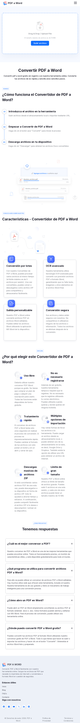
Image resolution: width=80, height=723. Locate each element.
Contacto (5, 697)
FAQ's (4, 694)
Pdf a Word (14, 664)
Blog (4, 690)
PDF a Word (15, 3)
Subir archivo (40, 43)
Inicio (4, 686)
